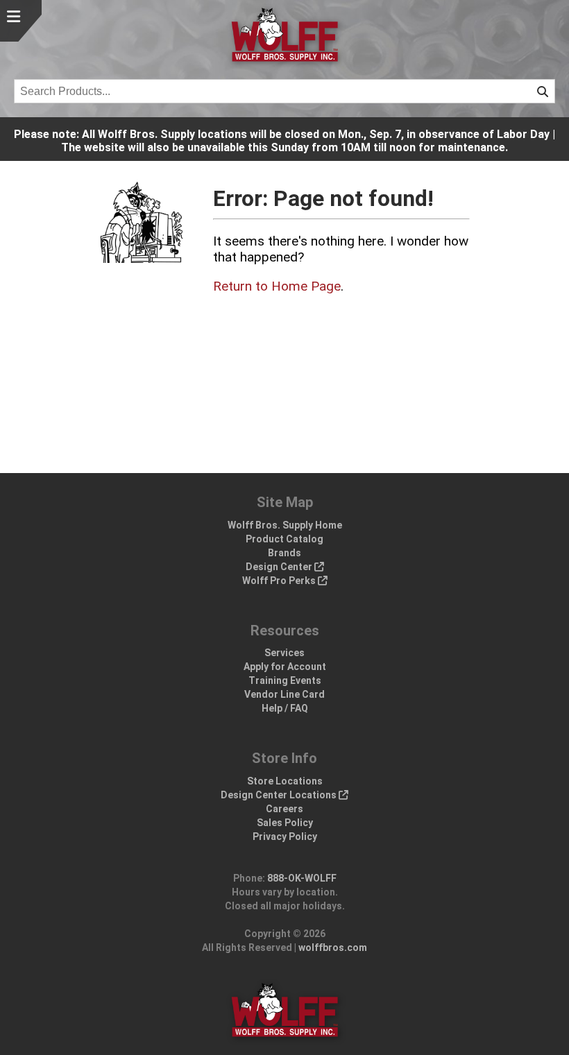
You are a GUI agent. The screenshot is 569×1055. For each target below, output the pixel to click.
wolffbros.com (332, 947)
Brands (284, 552)
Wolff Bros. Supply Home (285, 525)
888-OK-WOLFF (302, 878)
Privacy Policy (285, 836)
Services (284, 652)
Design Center (280, 566)
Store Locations (285, 781)
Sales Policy (285, 822)
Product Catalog (284, 538)
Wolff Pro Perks (280, 580)
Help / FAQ (285, 708)
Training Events (284, 680)
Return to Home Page (277, 286)
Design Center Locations (280, 794)
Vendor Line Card (284, 694)
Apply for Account (285, 666)
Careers (284, 808)
